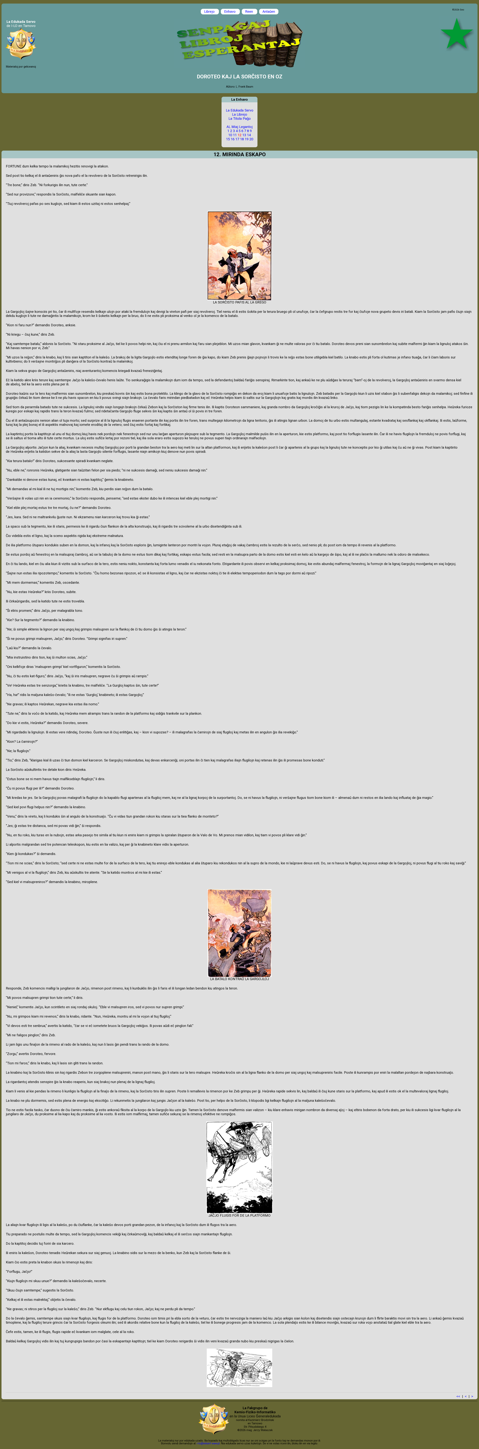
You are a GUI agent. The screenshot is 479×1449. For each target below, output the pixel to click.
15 (228, 139)
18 (242, 139)
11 (235, 135)
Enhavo (230, 12)
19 (246, 139)
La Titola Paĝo (239, 119)
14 (249, 135)
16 (232, 139)
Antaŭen (269, 12)
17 (237, 139)
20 (251, 139)
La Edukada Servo (239, 110)
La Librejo (239, 114)
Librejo (209, 12)
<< (458, 1396)
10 (230, 135)
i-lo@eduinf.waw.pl (208, 1443)
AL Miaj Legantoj (240, 127)
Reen (249, 12)
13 (244, 135)
